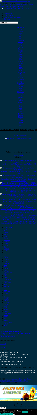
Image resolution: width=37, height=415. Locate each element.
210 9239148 (13, 5)
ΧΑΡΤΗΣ (3, 347)
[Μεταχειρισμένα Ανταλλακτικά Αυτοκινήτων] (18, 400)
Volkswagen (20, 122)
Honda (20, 61)
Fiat (20, 54)
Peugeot (20, 99)
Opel (20, 95)
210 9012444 (4, 5)
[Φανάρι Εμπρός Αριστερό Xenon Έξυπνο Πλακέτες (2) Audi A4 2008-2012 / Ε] (18, 177)
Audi (20, 29)
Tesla (20, 118)
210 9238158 (21, 5)
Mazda (20, 84)
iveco (20, 67)
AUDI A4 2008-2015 (20, 135)
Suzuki (20, 117)
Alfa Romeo (20, 27)
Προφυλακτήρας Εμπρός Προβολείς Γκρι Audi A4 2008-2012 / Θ (19, 172)
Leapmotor (20, 79)
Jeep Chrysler (20, 72)
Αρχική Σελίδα (8, 13)
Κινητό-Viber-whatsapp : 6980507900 (12, 7)
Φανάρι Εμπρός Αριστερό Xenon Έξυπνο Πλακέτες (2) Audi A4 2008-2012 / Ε (18, 180)
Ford (20, 56)
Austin (20, 31)
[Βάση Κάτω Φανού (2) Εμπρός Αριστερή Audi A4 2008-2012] (18, 162)
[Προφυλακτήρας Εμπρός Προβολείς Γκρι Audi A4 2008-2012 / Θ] (18, 170)
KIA (20, 74)
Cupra (20, 43)
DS (20, 52)
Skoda (20, 109)
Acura (20, 33)
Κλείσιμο (25, 412)
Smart (20, 111)
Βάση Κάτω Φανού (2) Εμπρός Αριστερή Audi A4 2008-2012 (18, 165)
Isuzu (20, 65)
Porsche (20, 101)
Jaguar (20, 70)
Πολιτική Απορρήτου (6, 414)
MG (20, 88)
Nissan (20, 93)
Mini (20, 90)
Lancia (20, 77)
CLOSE (3, 408)
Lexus (20, 81)
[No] (14, 414)
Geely (20, 58)
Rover (20, 104)
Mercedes (20, 86)
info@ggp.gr (4, 356)
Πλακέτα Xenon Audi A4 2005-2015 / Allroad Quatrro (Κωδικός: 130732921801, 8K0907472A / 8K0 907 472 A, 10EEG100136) (18, 201)
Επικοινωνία (8, 19)
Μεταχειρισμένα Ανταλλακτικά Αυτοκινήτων (14, 381)
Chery (20, 38)
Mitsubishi (20, 92)
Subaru (20, 115)
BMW (20, 35)
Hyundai (20, 63)
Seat (20, 108)
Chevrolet (20, 40)
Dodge (20, 51)
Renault (20, 102)
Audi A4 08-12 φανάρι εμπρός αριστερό (18, 129)
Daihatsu (20, 49)
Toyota (20, 120)
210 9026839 (30, 5)
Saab (20, 106)
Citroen (20, 42)
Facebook (3, 344)
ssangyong (20, 113)
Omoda (20, 97)
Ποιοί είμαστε (8, 15)
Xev (20, 126)
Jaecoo (20, 68)
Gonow (20, 59)
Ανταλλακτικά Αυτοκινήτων (13, 17)
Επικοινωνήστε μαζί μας (7, 337)
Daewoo (20, 47)
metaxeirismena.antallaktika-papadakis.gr (18, 379)
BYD (20, 36)
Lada (20, 76)
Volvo (20, 124)
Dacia (20, 45)
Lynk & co (20, 83)
